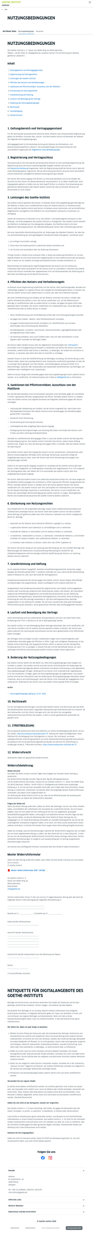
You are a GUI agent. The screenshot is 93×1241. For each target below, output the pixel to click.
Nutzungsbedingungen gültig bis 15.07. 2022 (28, 694)
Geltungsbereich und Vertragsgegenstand (26, 70)
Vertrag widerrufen (74, 1228)
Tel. (25, 1190)
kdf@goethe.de (63, 377)
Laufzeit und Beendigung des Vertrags (25, 99)
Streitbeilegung (16, 111)
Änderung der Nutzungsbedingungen (24, 103)
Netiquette (73, 345)
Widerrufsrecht (16, 115)
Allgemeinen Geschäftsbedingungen (46, 150)
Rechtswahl (14, 107)
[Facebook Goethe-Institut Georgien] (43, 1158)
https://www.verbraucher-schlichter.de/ (58, 744)
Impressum (15, 1228)
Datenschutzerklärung (19, 168)
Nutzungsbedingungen (51, 1228)
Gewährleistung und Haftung (21, 95)
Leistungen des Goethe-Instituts (23, 78)
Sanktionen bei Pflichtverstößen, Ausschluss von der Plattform (35, 86)
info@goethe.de (13, 889)
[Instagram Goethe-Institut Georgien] (50, 1158)
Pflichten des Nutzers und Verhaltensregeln (27, 82)
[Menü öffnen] (89, 2)
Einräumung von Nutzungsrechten (23, 91)
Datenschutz (30, 1228)
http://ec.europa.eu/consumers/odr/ (31, 734)
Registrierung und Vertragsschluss (23, 74)
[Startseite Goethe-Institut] (11, 2)
